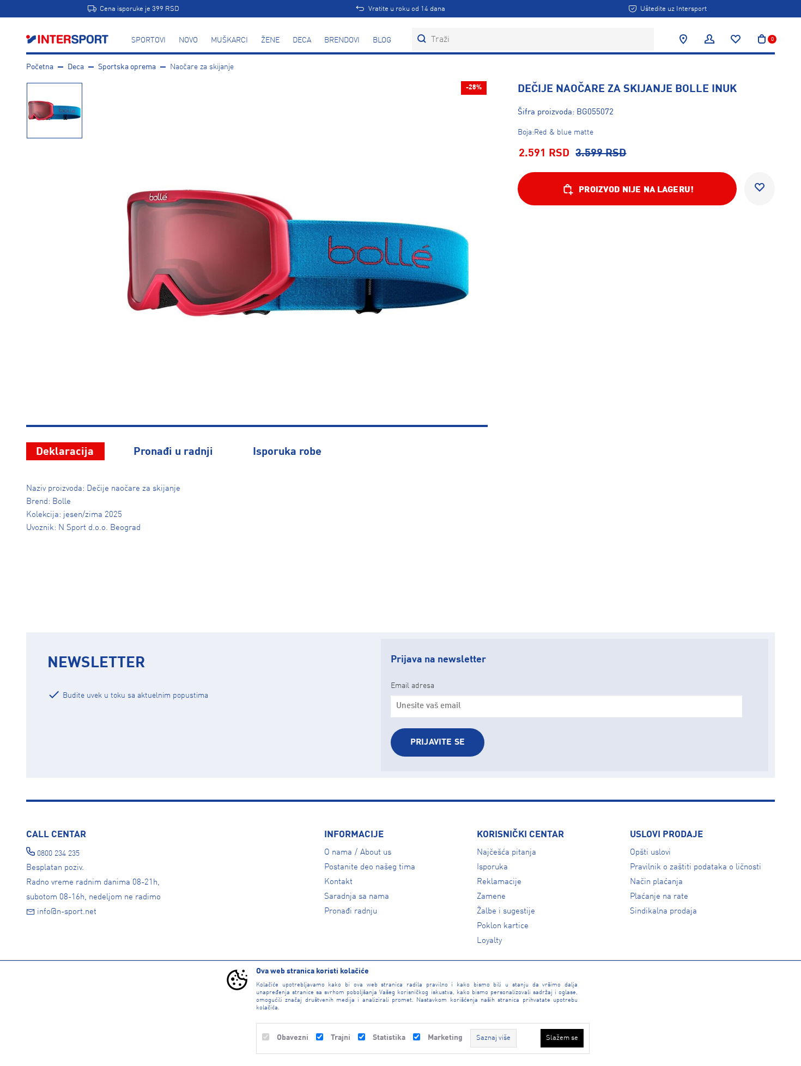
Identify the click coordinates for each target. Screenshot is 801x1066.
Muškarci (229, 40)
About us (375, 852)
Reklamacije (499, 882)
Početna (39, 67)
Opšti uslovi (650, 852)
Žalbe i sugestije (506, 911)
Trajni (340, 1037)
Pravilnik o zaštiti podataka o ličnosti (695, 867)
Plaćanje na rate (659, 896)
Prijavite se (437, 742)
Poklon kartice (503, 926)
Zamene (491, 896)
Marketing (445, 1037)
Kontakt (338, 882)
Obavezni (292, 1037)
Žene (270, 40)
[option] (54, 110)
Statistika (389, 1037)
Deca (302, 40)
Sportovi (148, 40)
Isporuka (492, 867)
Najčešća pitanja (506, 852)
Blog (382, 40)
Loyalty (489, 940)
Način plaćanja (656, 882)
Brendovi (342, 40)
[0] (761, 39)
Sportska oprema (127, 67)
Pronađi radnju (350, 911)
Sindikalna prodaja (663, 911)
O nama (338, 852)
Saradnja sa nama (356, 896)
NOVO (188, 40)
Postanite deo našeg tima (369, 867)
